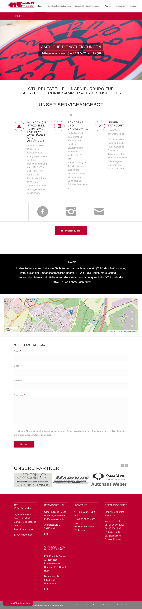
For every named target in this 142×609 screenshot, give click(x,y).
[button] (71, 312)
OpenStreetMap (122, 331)
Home (17, 16)
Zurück (122, 465)
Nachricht (19, 395)
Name (17, 351)
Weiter (126, 465)
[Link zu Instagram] (122, 605)
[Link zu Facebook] (118, 605)
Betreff (18, 380)
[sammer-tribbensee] (23, 6)
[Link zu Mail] (126, 605)
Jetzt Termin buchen (20, 603)
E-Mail (17, 366)
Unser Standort (116, 124)
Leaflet (110, 331)
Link (46, 534)
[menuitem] (40, 6)
